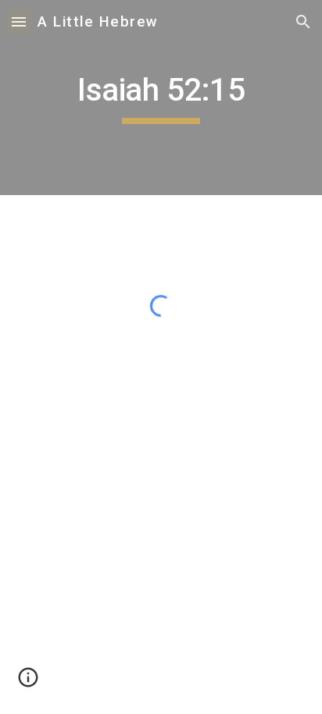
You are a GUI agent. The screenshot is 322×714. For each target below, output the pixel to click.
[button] (19, 21)
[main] (161, 97)
